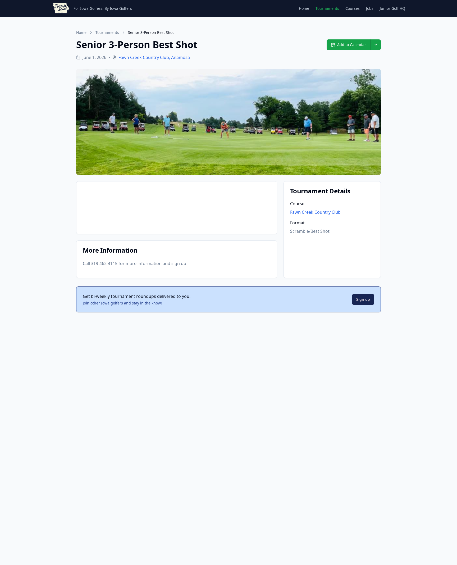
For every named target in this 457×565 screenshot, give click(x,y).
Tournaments (327, 8)
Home (304, 8)
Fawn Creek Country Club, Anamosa (154, 57)
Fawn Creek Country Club (315, 212)
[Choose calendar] (375, 44)
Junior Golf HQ (392, 8)
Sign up (363, 299)
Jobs (369, 8)
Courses (352, 8)
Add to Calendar (351, 44)
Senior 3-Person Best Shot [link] (151, 32)
